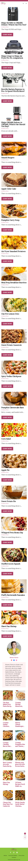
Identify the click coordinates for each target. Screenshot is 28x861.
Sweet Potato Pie (8, 501)
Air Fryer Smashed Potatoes (13, 251)
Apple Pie (5, 470)
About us (5, 855)
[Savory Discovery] (3, 3)
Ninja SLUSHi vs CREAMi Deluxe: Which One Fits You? (13, 24)
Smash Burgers (7, 158)
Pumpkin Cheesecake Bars (12, 407)
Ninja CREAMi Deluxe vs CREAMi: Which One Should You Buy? (13, 124)
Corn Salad (6, 439)
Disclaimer (14, 857)
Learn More (7, 34)
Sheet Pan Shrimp (8, 626)
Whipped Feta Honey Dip (12, 532)
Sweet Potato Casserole (11, 345)
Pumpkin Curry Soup (10, 220)
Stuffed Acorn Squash (10, 564)
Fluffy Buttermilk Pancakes (13, 595)
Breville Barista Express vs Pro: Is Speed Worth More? (13, 90)
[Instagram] (13, 852)
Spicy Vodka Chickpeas (11, 376)
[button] (23, 3)
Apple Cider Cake (8, 189)
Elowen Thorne (14, 657)
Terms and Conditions (12, 855)
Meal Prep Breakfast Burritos (14, 282)
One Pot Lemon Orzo (10, 314)
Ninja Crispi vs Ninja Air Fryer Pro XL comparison (12, 57)
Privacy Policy (21, 855)
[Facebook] (10, 852)
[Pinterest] (17, 852)
